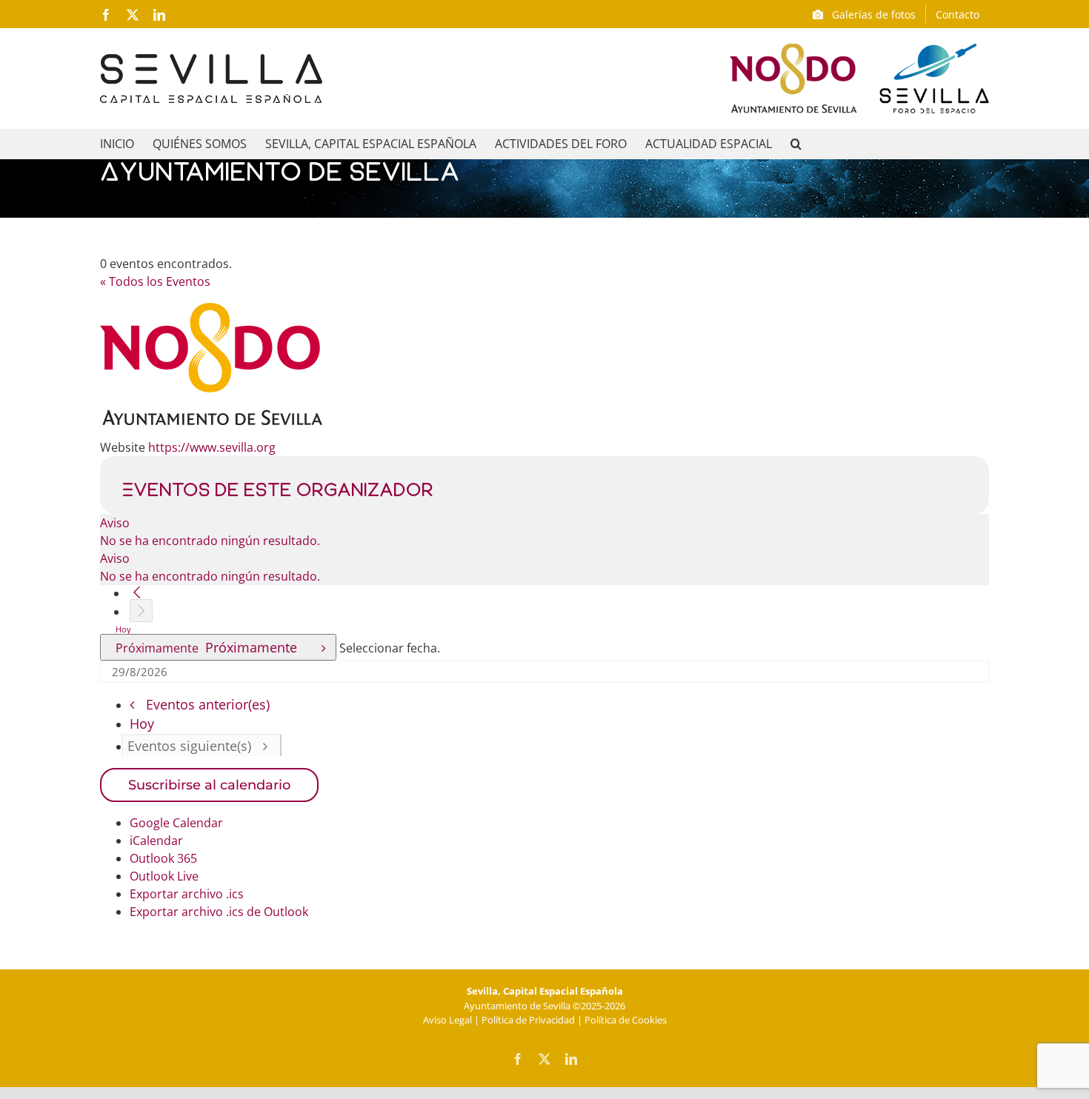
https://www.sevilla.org (212, 447)
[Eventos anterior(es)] (137, 592)
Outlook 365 (163, 858)
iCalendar (156, 840)
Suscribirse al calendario (209, 785)
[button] (796, 143)
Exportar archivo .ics (187, 894)
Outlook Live (164, 876)
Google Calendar (176, 823)
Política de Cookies (626, 1019)
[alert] (544, 532)
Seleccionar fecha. (389, 648)
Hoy (123, 629)
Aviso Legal (447, 1019)
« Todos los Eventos (155, 281)
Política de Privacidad (528, 1019)
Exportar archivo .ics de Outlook (219, 911)
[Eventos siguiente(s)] (141, 610)
